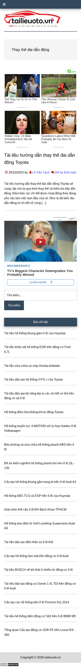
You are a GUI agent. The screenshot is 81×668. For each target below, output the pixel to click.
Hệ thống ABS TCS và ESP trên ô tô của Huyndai (37, 495)
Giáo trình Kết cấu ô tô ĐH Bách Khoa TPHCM (35, 509)
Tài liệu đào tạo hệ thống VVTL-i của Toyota (33, 379)
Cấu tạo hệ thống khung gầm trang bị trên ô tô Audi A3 (40, 481)
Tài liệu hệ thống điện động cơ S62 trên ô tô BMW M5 (40, 616)
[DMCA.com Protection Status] (9, 665)
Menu (40, 4)
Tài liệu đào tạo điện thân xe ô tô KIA (28, 542)
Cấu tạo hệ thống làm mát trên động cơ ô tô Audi (36, 556)
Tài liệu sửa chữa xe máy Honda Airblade (32, 365)
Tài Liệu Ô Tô (40, 19)
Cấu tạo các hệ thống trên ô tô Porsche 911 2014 (36, 602)
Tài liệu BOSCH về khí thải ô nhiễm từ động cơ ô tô (38, 569)
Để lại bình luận (65, 172)
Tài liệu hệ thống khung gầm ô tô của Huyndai (35, 333)
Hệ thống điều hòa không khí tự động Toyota (33, 412)
